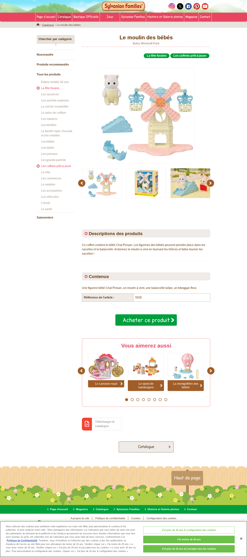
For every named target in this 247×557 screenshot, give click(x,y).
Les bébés (47, 141)
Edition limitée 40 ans (55, 82)
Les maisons (49, 118)
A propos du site (80, 518)
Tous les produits (49, 74)
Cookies (135, 518)
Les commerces (51, 178)
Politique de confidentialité (110, 518)
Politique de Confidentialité (22, 540)
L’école (45, 202)
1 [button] (126, 399)
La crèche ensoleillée (55, 106)
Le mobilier (48, 184)
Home (38, 24)
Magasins (191, 16)
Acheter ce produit (146, 320)
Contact (205, 16)
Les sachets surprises (55, 100)
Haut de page (187, 478)
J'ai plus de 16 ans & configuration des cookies (189, 530)
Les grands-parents (53, 159)
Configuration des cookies (161, 518)
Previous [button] (82, 183)
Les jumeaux (49, 153)
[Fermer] (241, 539)
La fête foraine (50, 88)
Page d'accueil (46, 16)
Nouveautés (45, 54)
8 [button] (165, 399)
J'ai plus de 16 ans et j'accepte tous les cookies (189, 548)
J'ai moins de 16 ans (189, 539)
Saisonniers (45, 217)
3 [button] (137, 399)
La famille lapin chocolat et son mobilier (56, 133)
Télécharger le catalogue (105, 424)
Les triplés (47, 147)
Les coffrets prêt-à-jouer (56, 166)
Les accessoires (51, 190)
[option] (146, 111)
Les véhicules (50, 196)
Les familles (48, 124)
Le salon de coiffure (53, 112)
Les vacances (50, 94)
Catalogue (64, 16)
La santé (46, 209)
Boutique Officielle (86, 16)
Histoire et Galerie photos (165, 16)
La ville (45, 172)
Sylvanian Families (133, 16)
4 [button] (143, 399)
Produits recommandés (53, 64)
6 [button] (154, 399)
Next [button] (211, 183)
